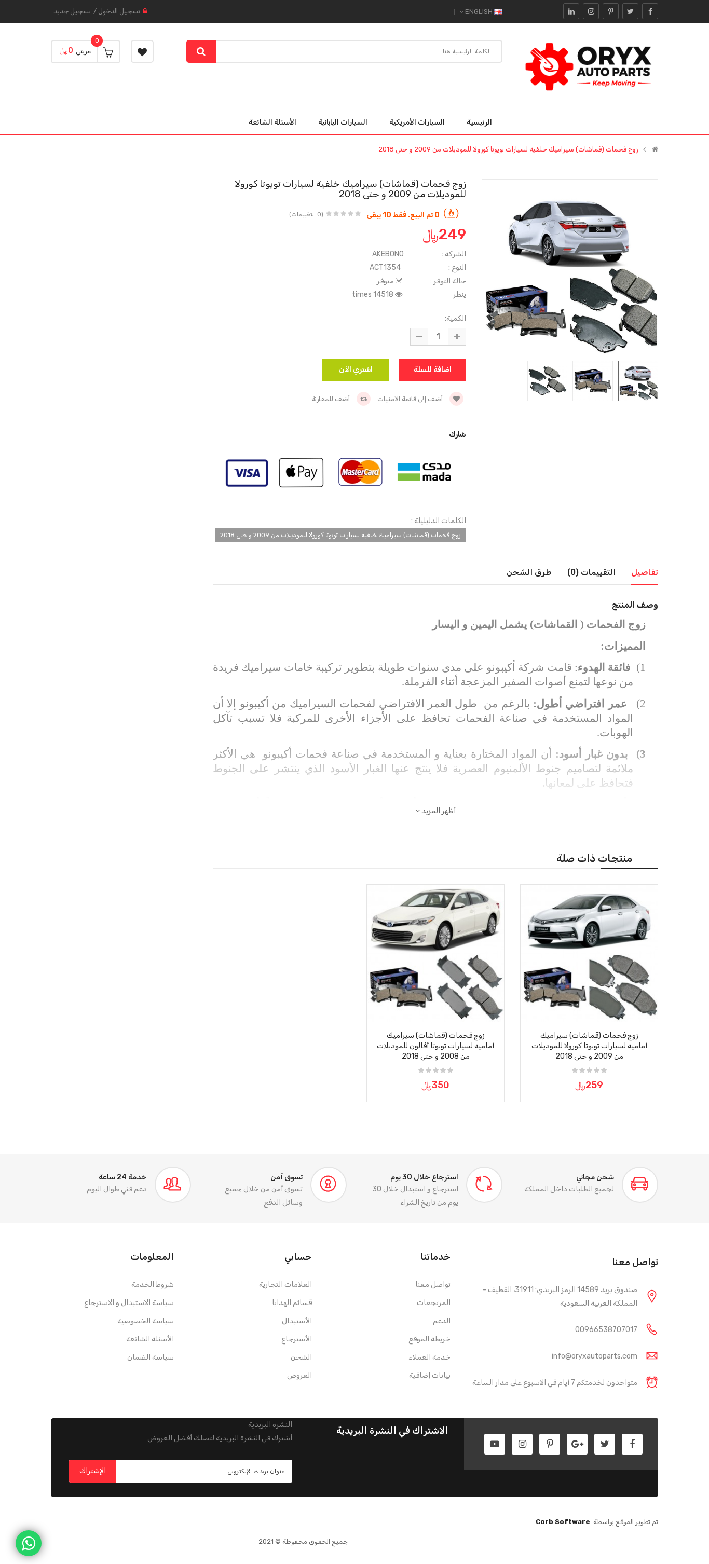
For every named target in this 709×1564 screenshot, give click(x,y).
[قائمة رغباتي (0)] (142, 51)
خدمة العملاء (429, 1357)
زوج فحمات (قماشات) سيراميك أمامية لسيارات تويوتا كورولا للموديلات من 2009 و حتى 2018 (589, 1046)
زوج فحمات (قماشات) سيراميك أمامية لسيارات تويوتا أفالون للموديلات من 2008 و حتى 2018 (435, 1046)
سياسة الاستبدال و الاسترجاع (129, 1302)
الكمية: (455, 318)
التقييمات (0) (591, 572)
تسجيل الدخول (119, 11)
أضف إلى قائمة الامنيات (410, 399)
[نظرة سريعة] (589, 940)
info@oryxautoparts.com (594, 1356)
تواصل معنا (433, 1284)
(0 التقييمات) (306, 214)
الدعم (442, 1320)
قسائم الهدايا (292, 1302)
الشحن (301, 1357)
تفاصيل (644, 572)
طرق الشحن (529, 572)
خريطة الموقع (429, 1339)
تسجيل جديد (72, 11)
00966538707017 (606, 1329)
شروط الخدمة (152, 1284)
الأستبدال (297, 1320)
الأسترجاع (296, 1339)
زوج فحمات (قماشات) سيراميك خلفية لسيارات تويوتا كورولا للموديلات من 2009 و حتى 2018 (508, 149)
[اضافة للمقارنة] (532, 1010)
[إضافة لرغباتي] (646, 1010)
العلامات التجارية (285, 1284)
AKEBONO (388, 254)
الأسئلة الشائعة (150, 1339)
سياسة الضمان (150, 1357)
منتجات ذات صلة (594, 858)
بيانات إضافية (430, 1375)
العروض (299, 1375)
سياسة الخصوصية (145, 1320)
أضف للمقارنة (331, 399)
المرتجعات (434, 1302)
